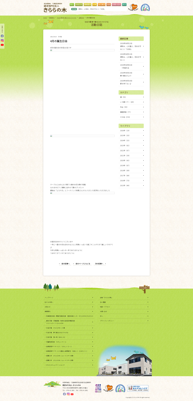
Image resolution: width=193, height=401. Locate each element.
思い (71, 4)
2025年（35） (125, 135)
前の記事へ (66, 263)
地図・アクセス (105, 307)
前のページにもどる (83, 263)
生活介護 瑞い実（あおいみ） (56, 337)
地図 (108, 4)
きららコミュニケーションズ (55, 365)
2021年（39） (125, 155)
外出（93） (124, 107)
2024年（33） (125, 140)
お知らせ (79, 4)
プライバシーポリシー (107, 321)
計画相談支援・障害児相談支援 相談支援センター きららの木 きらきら (69, 316)
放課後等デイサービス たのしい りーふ (59, 346)
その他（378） (125, 117)
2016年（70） (125, 180)
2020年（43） (125, 160)
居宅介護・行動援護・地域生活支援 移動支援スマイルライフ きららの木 (60, 322)
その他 (60, 37)
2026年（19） (125, 130)
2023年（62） (125, 145)
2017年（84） (125, 175)
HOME (45, 18)
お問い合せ (116, 4)
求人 (124, 4)
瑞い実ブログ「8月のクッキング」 (89, 9)
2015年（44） (125, 185)
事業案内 (87, 4)
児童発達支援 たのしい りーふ (56, 342)
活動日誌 (81, 18)
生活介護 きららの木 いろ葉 (55, 328)
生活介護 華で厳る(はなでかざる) (66, 18)
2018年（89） (125, 170)
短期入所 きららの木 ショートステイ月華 (59, 356)
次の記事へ (99, 263)
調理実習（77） (126, 112)
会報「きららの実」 (106, 298)
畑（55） (123, 97)
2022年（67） (125, 150)
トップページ (49, 298)
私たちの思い (49, 302)
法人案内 (101, 4)
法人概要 (103, 302)
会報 (94, 4)
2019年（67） (125, 165)
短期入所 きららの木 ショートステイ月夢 (59, 360)
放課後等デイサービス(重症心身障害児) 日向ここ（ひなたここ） (67, 351)
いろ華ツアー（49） (127, 102)
